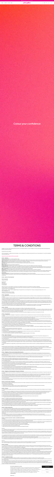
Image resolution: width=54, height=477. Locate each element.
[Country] (44, 2)
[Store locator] (46, 3)
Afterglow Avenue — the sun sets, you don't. (27, 0)
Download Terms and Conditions (6, 251)
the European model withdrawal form (15, 273)
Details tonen (12, 475)
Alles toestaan (47, 466)
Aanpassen (47, 469)
